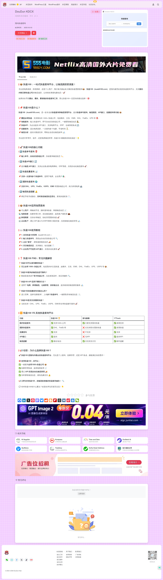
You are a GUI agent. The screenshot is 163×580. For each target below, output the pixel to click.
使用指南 (69, 555)
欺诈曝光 (60, 565)
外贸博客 (65, 4)
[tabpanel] (81, 236)
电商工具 (44, 39)
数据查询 (33, 39)
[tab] (22, 77)
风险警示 (74, 4)
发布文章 (60, 562)
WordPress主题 (40, 4)
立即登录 (81, 493)
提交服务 (60, 560)
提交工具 (60, 555)
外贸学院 (83, 4)
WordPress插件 (54, 4)
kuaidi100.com (44, 235)
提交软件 (60, 557)
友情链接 (78, 557)
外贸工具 (22, 39)
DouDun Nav (18, 571)
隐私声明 (69, 557)
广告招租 (78, 555)
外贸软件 (29, 4)
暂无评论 (22, 479)
